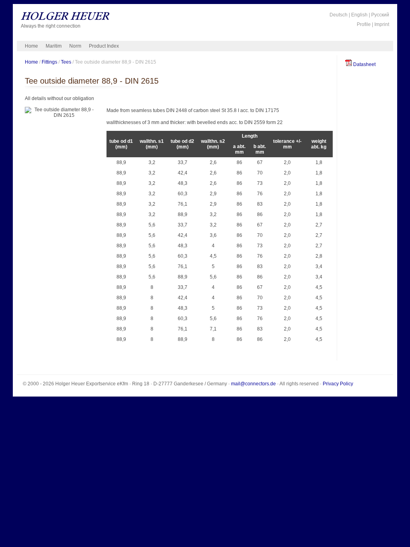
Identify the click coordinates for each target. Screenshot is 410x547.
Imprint (381, 24)
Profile (364, 24)
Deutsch (339, 15)
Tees (66, 61)
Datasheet (364, 64)
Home (31, 46)
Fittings (49, 61)
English (359, 15)
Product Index (104, 46)
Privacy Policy (338, 384)
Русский (380, 15)
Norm (75, 46)
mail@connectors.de (253, 384)
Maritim (54, 46)
